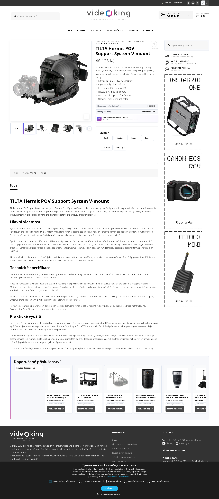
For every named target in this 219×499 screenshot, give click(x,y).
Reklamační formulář (120, 448)
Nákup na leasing (119, 461)
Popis (13, 185)
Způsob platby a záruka (122, 453)
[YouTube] (193, 2)
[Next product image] (89, 128)
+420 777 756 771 (173, 440)
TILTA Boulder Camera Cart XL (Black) (87, 396)
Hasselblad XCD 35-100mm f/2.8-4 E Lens (146, 396)
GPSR (43, 173)
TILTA (33, 173)
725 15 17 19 (173, 16)
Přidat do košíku (56, 409)
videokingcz (170, 443)
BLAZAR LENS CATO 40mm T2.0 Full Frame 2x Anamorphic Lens (177, 396)
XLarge (148, 138)
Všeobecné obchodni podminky (125, 444)
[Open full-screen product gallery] (86, 116)
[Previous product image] (85, 128)
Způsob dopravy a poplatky (124, 457)
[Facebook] (188, 2)
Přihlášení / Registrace (173, 3)
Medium (120, 138)
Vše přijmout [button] (109, 488)
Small (106, 138)
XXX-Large (120, 147)
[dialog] (109, 480)
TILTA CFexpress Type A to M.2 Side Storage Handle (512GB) (58, 396)
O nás (114, 440)
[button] (29, 128)
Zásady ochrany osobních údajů (118, 477)
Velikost (104, 133)
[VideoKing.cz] (108, 14)
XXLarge (106, 147)
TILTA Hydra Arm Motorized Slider (114, 396)
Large (133, 138)
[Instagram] (197, 2)
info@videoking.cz (193, 440)
